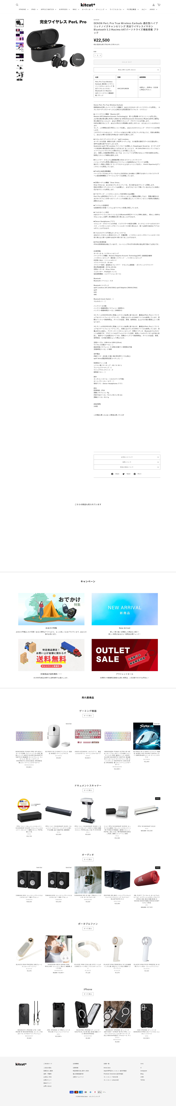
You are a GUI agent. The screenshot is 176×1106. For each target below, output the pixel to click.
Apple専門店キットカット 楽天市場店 (115, 1071)
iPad (33, 9)
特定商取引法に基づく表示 (81, 1071)
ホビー (144, 9)
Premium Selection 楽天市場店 (113, 1074)
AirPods (63, 9)
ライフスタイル (116, 9)
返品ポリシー (48, 1083)
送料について (127, 462)
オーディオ (86, 9)
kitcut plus (107, 1067)
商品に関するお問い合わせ (127, 69)
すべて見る (88, 715)
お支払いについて (127, 457)
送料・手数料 (48, 1074)
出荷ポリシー (48, 1080)
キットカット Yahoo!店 (111, 1077)
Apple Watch (48, 9)
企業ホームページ (78, 1077)
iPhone (23, 9)
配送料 (99, 44)
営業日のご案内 (48, 1071)
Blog (142, 1074)
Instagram (144, 1071)
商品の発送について (127, 467)
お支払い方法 (48, 1077)
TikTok (143, 1080)
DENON (97, 19)
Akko (153, 9)
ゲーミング (100, 9)
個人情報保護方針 (78, 1074)
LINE (142, 1077)
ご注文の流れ (48, 1067)
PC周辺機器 (132, 9)
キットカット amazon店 (111, 1080)
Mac (75, 9)
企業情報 (75, 1067)
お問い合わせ (48, 1086)
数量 (95, 51)
